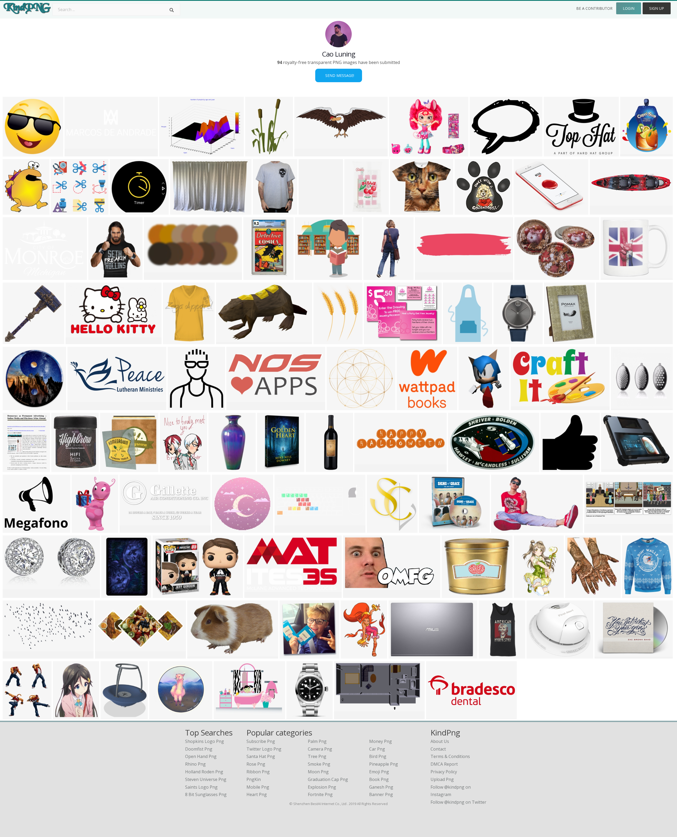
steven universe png (205, 779)
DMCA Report (444, 764)
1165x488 (595, 529)
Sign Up (656, 8)
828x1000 (555, 340)
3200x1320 (79, 406)
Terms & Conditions (450, 756)
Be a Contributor (594, 8)
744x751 (289, 655)
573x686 (12, 716)
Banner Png (381, 794)
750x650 (468, 406)
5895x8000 (325, 340)
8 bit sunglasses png (206, 794)
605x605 (12, 340)
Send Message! (338, 75)
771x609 (374, 340)
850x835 (12, 153)
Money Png (380, 741)
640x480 (398, 655)
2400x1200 (156, 276)
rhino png (195, 764)
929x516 (344, 716)
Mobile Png (257, 787)
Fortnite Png (320, 794)
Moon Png (318, 772)
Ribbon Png (258, 772)
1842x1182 (199, 655)
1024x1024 (402, 211)
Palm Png (317, 741)
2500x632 (600, 211)
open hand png (201, 756)
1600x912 (76, 340)
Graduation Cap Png (328, 779)
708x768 (12, 211)
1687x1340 (555, 153)
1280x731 (255, 594)
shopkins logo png (204, 741)
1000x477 (130, 529)
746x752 (110, 468)
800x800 (621, 406)
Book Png (379, 779)
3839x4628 (505, 340)
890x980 (177, 406)
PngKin (253, 779)
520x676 (350, 655)
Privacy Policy (444, 772)
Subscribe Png (260, 741)
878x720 (479, 153)
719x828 (98, 276)
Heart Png (256, 794)
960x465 (236, 406)
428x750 (373, 276)
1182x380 (75, 153)
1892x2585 (83, 529)
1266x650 (106, 655)
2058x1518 (525, 211)
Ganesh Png (381, 787)
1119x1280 (171, 468)
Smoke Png (319, 764)
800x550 (162, 594)
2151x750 (305, 153)
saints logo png (201, 787)
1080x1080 (438, 716)
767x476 (226, 340)
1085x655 (521, 406)
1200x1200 (632, 153)
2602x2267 (538, 655)
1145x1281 (577, 594)
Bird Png (377, 756)
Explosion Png (322, 787)
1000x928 (337, 406)
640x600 (119, 211)
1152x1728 (317, 468)
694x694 (173, 340)
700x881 (63, 716)
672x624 (451, 594)
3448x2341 (182, 211)
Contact (438, 749)
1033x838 (224, 716)
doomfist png (198, 749)
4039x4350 (378, 529)
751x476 (501, 529)
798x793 (305, 276)
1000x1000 (490, 655)
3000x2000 (356, 211)
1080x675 (465, 211)
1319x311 (426, 276)
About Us (440, 741)
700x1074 (254, 276)
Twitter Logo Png (263, 749)
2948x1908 (460, 468)
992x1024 (407, 406)
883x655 (12, 276)
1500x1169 (613, 468)
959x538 (353, 594)
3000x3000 (14, 529)
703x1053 (256, 153)
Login (628, 8)
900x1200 (297, 716)
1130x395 (285, 529)
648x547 (606, 340)
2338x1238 (14, 655)
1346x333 (365, 468)
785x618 (399, 153)
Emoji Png (379, 772)
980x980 (550, 468)
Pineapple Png (383, 764)
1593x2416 (269, 468)
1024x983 (222, 529)
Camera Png (320, 749)
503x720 (453, 340)
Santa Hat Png (260, 756)
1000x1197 (63, 468)
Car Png (377, 749)
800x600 (169, 153)
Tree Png (317, 756)
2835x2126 (526, 276)
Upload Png (442, 779)
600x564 (60, 211)
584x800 (111, 594)
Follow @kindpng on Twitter (458, 802)
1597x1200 (161, 716)
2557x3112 (264, 211)
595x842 (12, 468)
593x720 (110, 716)
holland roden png (204, 772)
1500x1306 (431, 529)
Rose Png (255, 764)
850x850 (12, 594)
